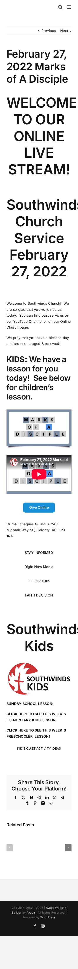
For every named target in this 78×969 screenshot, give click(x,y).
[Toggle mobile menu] (69, 7)
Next (64, 30)
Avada (31, 912)
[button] (9, 847)
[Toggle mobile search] (60, 7)
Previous (48, 30)
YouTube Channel (27, 321)
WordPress (47, 917)
